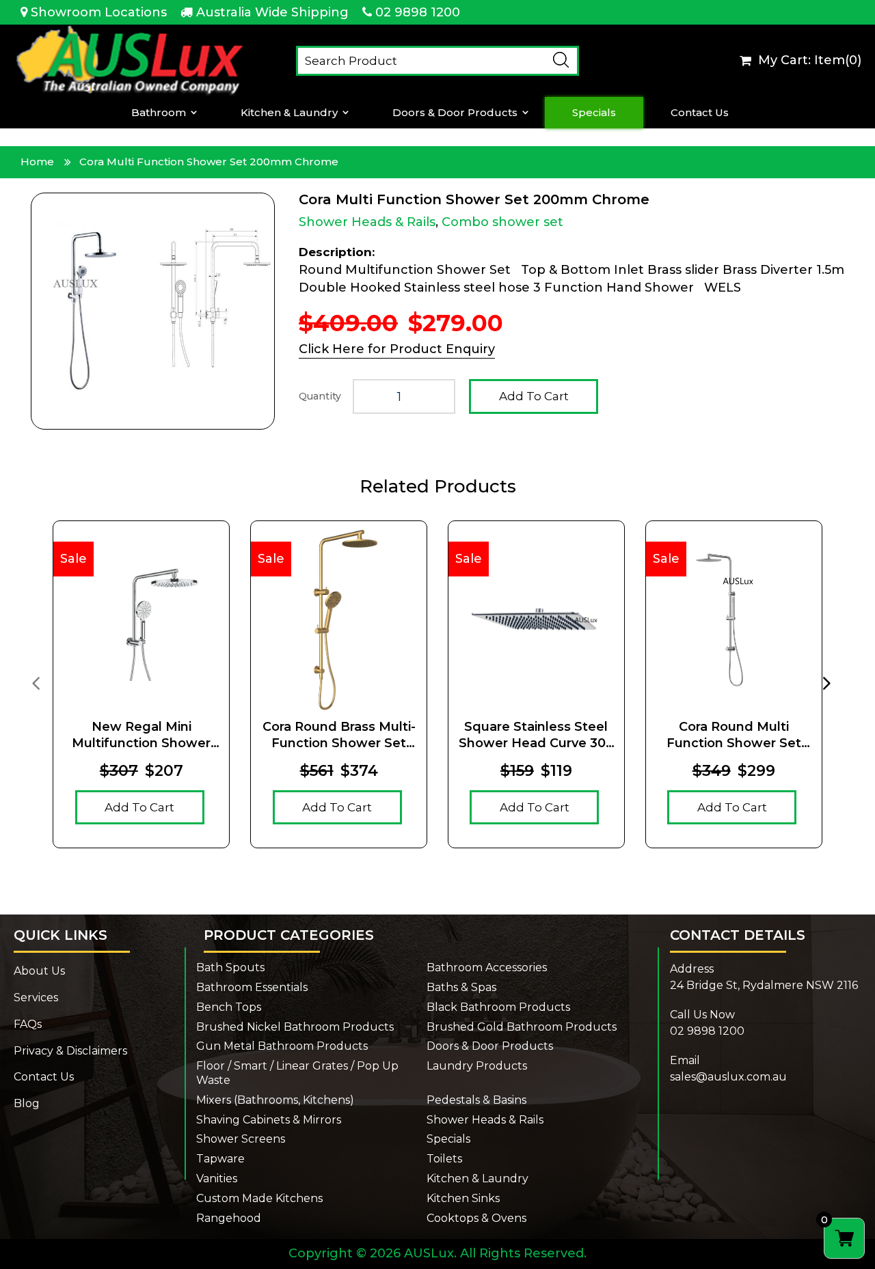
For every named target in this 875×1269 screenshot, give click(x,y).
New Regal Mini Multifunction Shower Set (141, 735)
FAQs (28, 1024)
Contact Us (700, 113)
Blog (27, 1103)
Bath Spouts (230, 967)
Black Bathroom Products (498, 1007)
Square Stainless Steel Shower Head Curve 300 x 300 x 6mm (536, 735)
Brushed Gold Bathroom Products (522, 1026)
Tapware (220, 1158)
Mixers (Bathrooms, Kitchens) (275, 1099)
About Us (39, 970)
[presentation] (35, 682)
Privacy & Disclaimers (70, 1050)
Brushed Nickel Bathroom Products (295, 1026)
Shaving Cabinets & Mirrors (268, 1119)
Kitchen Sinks (463, 1198)
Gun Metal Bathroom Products (282, 1046)
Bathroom (158, 113)
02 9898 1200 (417, 12)
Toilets (444, 1158)
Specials (594, 113)
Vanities (216, 1178)
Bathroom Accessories (487, 967)
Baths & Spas (461, 987)
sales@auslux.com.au (728, 1076)
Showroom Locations (99, 12)
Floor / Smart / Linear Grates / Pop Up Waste (297, 1073)
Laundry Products (477, 1065)
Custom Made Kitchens (259, 1198)
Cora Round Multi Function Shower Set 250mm (734, 735)
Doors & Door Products (454, 113)
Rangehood (228, 1218)
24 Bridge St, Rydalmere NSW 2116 (764, 985)
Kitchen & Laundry (289, 113)
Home (37, 161)
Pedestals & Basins (476, 1099)
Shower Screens (240, 1138)
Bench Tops (228, 1007)
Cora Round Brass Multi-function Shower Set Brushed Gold (339, 735)
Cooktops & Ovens (476, 1218)
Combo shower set (502, 221)
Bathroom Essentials (252, 987)
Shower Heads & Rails (367, 221)
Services (36, 997)
